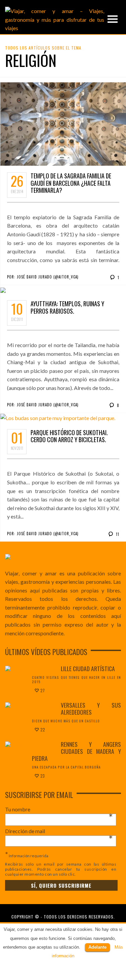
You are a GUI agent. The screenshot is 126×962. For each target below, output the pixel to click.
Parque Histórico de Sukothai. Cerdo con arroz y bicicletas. (69, 436)
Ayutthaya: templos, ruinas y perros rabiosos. (67, 307)
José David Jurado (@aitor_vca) (48, 276)
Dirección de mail (59, 831)
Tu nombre (59, 809)
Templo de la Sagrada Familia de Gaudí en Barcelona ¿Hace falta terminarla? (71, 182)
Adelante (97, 947)
